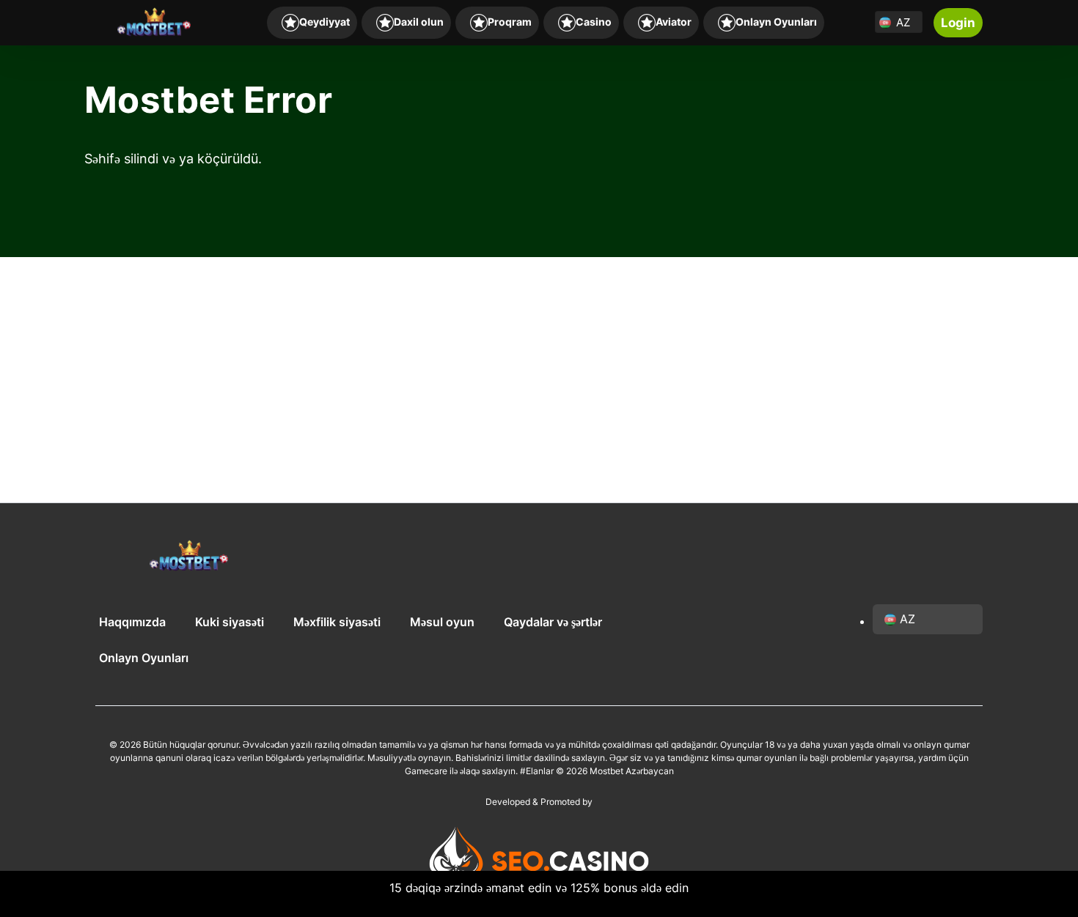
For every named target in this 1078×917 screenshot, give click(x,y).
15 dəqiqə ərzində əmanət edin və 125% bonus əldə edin (539, 887)
